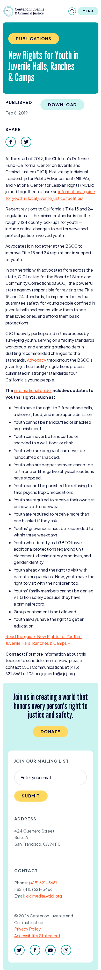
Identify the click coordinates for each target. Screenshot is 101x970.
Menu (88, 11)
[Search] (72, 11)
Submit (31, 795)
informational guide (33, 390)
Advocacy (37, 360)
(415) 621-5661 (43, 882)
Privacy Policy (27, 929)
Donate (51, 731)
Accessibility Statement (37, 935)
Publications (33, 38)
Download (62, 104)
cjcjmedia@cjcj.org (44, 896)
